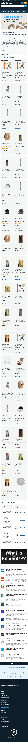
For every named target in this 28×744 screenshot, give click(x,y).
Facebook (7, 677)
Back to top (14, 663)
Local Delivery (5, 715)
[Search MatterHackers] (25, 6)
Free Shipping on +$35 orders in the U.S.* (9, 0)
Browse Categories (7, 57)
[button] (14, 9)
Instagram (13, 677)
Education (4, 699)
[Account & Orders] (22, 3)
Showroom (4, 695)
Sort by (3, 54)
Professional (5, 697)
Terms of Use (4, 725)
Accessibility (4, 726)
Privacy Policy (5, 723)
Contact (3, 712)
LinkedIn (15, 677)
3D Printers (19, 11)
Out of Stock (17, 400)
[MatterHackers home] (6, 3)
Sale (9, 11)
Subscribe (14, 673)
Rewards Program (6, 717)
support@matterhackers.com (10, 685)
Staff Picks (13, 11)
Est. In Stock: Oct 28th (5, 230)
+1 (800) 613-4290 (5, 684)
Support (3, 700)
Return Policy (5, 721)
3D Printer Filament (6, 30)
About (3, 710)
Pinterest (18, 677)
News (2, 693)
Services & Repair (5, 704)
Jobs (2, 719)
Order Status (5, 714)
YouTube (20, 677)
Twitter (10, 677)
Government (4, 702)
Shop (2, 691)
